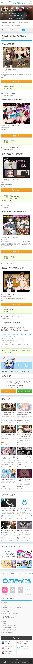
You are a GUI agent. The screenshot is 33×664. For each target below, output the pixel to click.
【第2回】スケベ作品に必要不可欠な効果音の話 (24, 509)
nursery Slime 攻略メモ (8, 479)
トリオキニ (9, 652)
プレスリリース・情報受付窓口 (10, 613)
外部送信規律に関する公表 (9, 630)
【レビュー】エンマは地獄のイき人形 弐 (8, 457)
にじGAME (24, 642)
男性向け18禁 (7, 25)
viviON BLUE (24, 647)
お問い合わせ (6, 611)
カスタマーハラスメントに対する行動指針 (13, 607)
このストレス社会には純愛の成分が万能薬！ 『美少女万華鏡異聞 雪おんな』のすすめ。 (24, 415)
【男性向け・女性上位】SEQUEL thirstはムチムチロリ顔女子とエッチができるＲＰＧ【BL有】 (24, 481)
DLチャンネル (16, 2)
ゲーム (21, 18)
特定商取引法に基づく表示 (9, 625)
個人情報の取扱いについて (9, 627)
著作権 (4, 621)
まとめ (12, 573)
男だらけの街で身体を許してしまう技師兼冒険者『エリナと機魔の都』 (24, 436)
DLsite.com (9, 642)
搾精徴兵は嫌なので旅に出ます (10, 125)
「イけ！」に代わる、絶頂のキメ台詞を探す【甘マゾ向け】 (8, 510)
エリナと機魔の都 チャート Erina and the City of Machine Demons (8, 414)
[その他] (26, 30)
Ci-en (9, 647)
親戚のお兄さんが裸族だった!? (10, 294)
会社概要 (5, 603)
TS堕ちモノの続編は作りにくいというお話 (24, 531)
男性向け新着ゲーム (18, 25)
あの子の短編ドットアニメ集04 (10, 180)
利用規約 (5, 605)
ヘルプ (4, 609)
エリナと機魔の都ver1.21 (8, 70)
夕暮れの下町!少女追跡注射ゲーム (11, 237)
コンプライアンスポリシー (9, 632)
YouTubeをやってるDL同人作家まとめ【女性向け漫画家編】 (8, 532)
